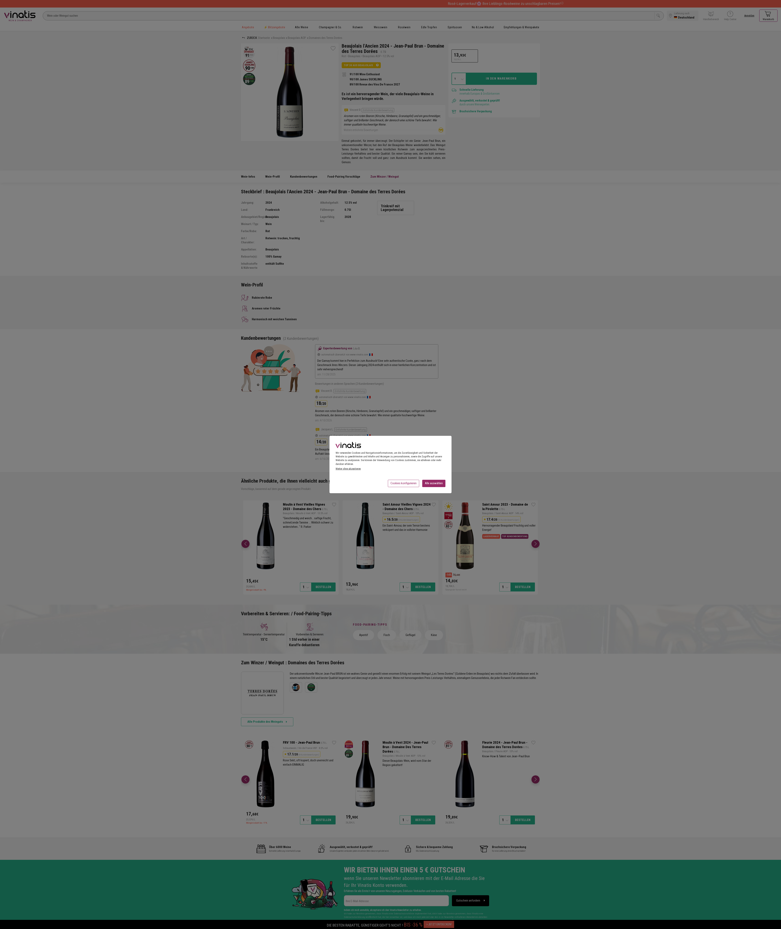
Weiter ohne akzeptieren (348, 468)
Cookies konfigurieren (403, 483)
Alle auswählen (434, 483)
